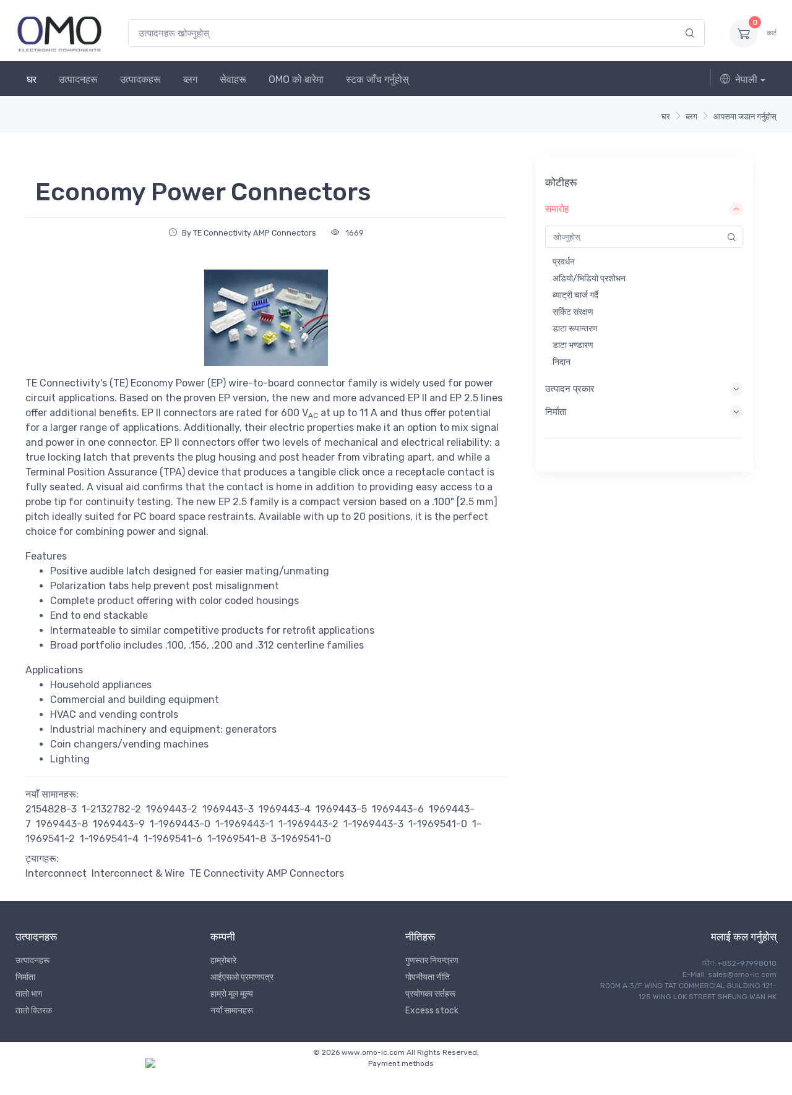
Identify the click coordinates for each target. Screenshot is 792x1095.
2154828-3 (51, 809)
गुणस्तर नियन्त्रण (431, 960)
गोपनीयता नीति (427, 977)
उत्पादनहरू (78, 79)
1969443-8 (62, 824)
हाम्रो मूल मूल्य (231, 994)
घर (32, 79)
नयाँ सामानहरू (231, 1010)
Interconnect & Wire (138, 873)
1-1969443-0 (180, 824)
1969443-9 (119, 824)
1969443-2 (171, 809)
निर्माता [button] (555, 411)
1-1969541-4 (109, 839)
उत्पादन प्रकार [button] (570, 388)
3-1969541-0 (301, 839)
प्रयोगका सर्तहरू (430, 994)
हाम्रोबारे (223, 960)
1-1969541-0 (437, 824)
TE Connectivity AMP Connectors (266, 873)
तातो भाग (28, 994)
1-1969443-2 (308, 824)
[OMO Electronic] (59, 33)
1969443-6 (398, 809)
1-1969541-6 (173, 839)
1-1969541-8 (236, 839)
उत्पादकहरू (140, 79)
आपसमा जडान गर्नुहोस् (745, 116)
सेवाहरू (233, 79)
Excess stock (431, 1010)
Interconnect (56, 873)
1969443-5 (341, 809)
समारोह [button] (557, 209)
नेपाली (746, 79)
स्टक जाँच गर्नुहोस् (377, 79)
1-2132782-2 (111, 809)
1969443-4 (285, 809)
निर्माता (25, 977)
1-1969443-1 (244, 824)
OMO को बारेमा (296, 79)
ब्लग (190, 79)
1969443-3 (228, 809)
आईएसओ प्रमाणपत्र (241, 977)
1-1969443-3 (373, 824)
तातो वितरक (33, 1010)
